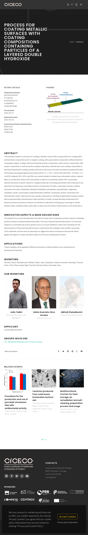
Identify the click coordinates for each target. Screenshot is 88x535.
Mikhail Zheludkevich (71, 312)
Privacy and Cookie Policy (67, 522)
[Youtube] (27, 476)
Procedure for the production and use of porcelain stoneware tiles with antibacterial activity (16, 402)
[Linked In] (6, 476)
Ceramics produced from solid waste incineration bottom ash (43, 396)
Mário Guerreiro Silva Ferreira (44, 313)
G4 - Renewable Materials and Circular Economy (23, 342)
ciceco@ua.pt (50, 477)
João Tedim (16, 312)
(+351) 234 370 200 (53, 474)
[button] (42, 439)
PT (72, 4)
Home (72, 42)
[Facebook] (11, 476)
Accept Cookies (67, 516)
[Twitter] (16, 476)
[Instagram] (22, 476)
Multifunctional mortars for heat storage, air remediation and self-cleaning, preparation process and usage (71, 399)
